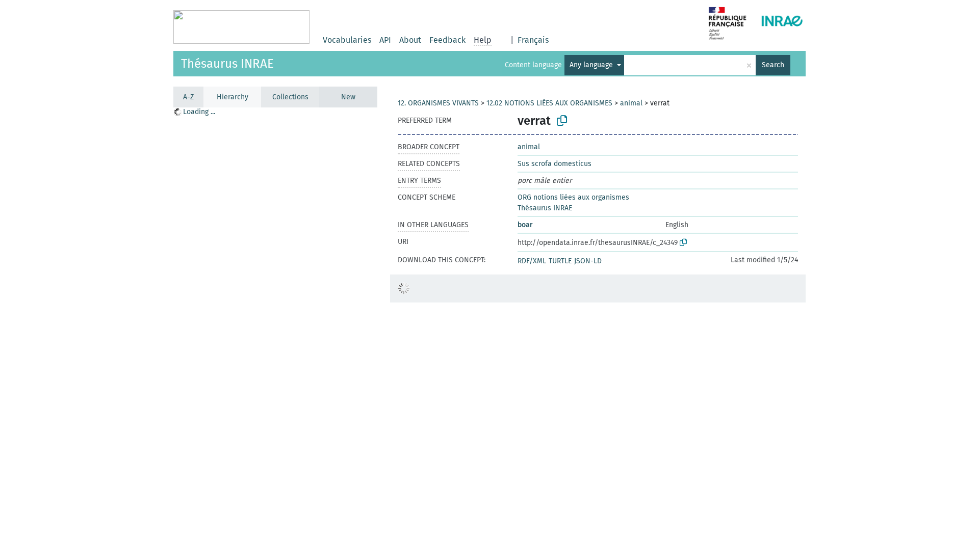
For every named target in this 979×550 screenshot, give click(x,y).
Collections (290, 97)
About (410, 40)
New (348, 97)
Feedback (447, 40)
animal (631, 103)
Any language (592, 65)
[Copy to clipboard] (562, 120)
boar (525, 225)
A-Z (188, 97)
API (385, 40)
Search (773, 65)
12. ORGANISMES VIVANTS (438, 103)
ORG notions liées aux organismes (573, 197)
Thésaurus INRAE (227, 64)
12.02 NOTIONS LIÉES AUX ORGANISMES (549, 103)
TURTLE (560, 261)
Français (533, 40)
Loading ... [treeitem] (199, 111)
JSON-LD (588, 261)
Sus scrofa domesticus (554, 163)
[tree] (275, 328)
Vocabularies (347, 40)
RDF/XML (532, 261)
